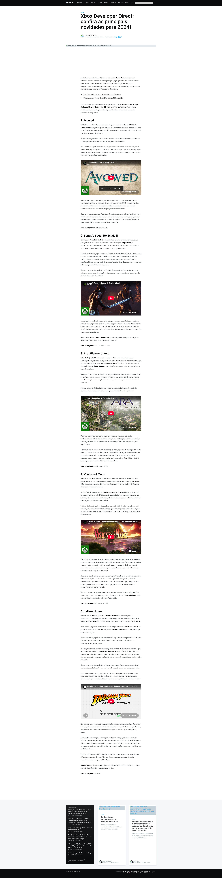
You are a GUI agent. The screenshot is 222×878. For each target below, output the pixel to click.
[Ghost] (153, 871)
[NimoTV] (145, 871)
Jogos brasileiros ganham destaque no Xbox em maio (80, 829)
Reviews (120, 2)
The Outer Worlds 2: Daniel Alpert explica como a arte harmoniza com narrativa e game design (79, 836)
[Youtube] (138, 871)
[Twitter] (121, 37)
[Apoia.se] (126, 871)
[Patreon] (123, 871)
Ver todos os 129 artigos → (76, 860)
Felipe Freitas (92, 35)
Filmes (93, 2)
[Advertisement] (111, 63)
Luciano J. (136, 861)
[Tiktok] (130, 871)
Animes (79, 2)
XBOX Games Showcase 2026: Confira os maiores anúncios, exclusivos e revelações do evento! (79, 820)
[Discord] (134, 871)
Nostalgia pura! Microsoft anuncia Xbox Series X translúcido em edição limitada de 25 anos (79, 811)
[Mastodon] (147, 871)
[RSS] (149, 871)
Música (106, 2)
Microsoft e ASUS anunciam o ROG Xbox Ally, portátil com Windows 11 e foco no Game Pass (79, 846)
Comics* (113, 2)
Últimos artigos (118, 871)
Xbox (82, 12)
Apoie (132, 2)
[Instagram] (136, 871)
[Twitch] (128, 871)
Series (127, 2)
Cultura (86, 2)
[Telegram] (117, 37)
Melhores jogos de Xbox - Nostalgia (80, 853)
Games (99, 2)
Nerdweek (69, 871)
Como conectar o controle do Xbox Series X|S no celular (103, 98)
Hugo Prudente (107, 861)
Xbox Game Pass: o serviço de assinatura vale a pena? (102, 94)
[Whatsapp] (115, 37)
